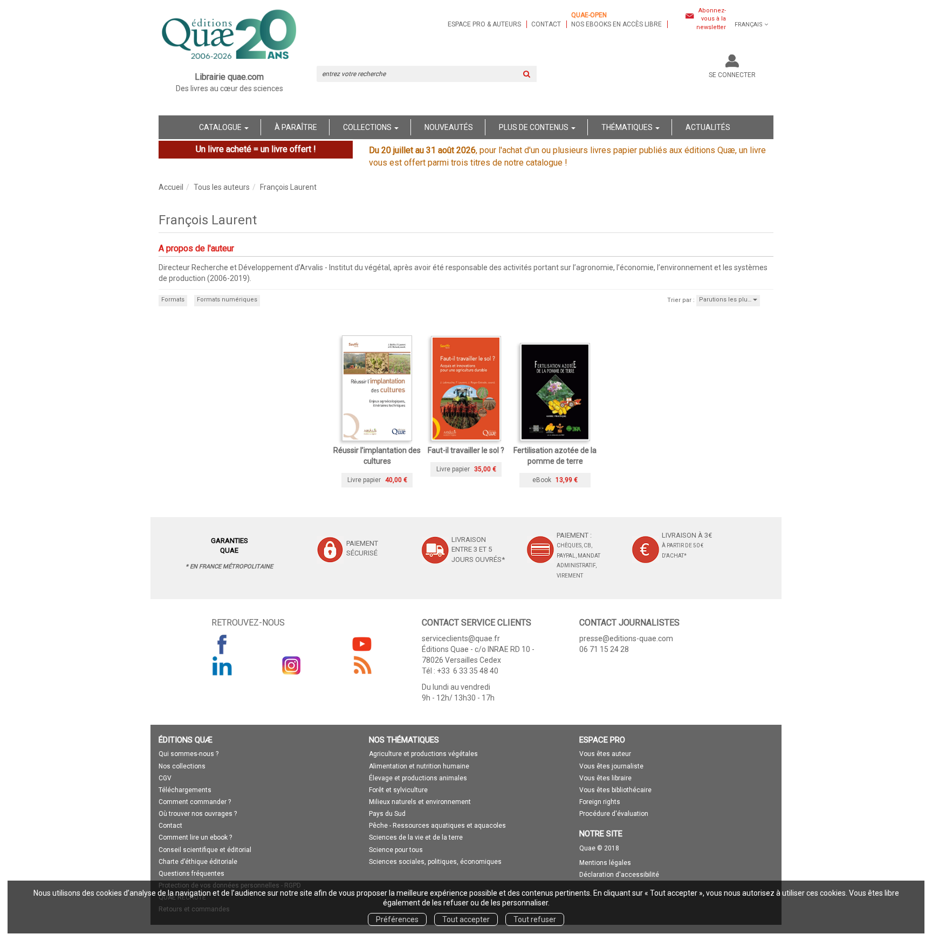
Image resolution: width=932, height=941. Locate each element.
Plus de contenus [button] (534, 127)
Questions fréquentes (191, 873)
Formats (172, 299)
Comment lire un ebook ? (195, 837)
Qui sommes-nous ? (188, 754)
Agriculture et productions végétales (423, 754)
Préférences (397, 919)
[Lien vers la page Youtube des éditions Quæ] (362, 644)
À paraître (296, 127)
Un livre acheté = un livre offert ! (256, 149)
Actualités (708, 127)
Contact (546, 24)
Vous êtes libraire (605, 778)
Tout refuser (534, 919)
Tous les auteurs (222, 187)
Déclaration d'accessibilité (619, 874)
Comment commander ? (195, 802)
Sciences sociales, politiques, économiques (435, 862)
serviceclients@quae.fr (461, 638)
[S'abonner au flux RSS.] (362, 665)
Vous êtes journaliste (611, 766)
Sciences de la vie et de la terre (416, 837)
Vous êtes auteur (605, 754)
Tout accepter (466, 919)
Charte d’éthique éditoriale (198, 862)
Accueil (171, 187)
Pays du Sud (387, 814)
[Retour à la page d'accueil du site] (229, 35)
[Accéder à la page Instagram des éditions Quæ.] (292, 665)
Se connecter (732, 75)
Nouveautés (448, 127)
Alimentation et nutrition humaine (419, 766)
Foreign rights (599, 802)
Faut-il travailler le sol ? (466, 450)
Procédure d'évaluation (613, 814)
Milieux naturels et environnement (420, 802)
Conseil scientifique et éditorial (205, 850)
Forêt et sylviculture (398, 790)
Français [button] (748, 24)
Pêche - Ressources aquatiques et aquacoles (437, 825)
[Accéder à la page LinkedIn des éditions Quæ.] (222, 665)
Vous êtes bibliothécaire (615, 790)
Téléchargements (185, 790)
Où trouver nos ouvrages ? (198, 814)
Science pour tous (396, 850)
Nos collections (182, 766)
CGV (165, 778)
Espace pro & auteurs (484, 24)
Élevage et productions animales (418, 778)
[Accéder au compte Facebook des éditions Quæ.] (222, 644)
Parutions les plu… (726, 299)
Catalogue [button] (221, 127)
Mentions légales (605, 863)
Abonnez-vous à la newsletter (711, 19)
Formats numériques (227, 299)
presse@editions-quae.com (626, 638)
